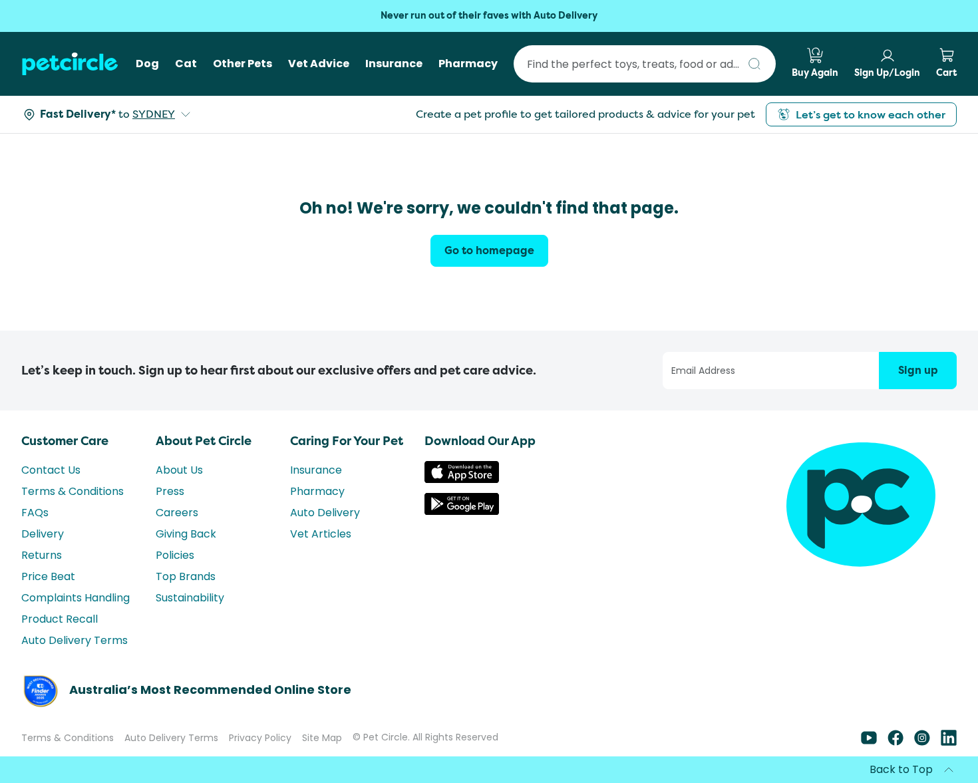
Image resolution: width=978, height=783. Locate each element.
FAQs (35, 512)
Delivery (42, 534)
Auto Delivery (325, 512)
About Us (179, 470)
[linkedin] (949, 742)
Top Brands (186, 576)
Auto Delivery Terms (74, 640)
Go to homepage (489, 250)
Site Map (322, 737)
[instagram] (922, 742)
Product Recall (59, 619)
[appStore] (461, 479)
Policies (175, 555)
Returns (41, 555)
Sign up (918, 370)
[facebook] (895, 742)
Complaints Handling (75, 597)
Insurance (316, 470)
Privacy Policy (260, 737)
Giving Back (186, 534)
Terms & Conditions (72, 491)
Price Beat (48, 576)
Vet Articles (320, 534)
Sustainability (190, 597)
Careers (177, 512)
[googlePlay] (461, 511)
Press (170, 491)
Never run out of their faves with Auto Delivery (489, 15)
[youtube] (869, 742)
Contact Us (51, 470)
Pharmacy (317, 491)
